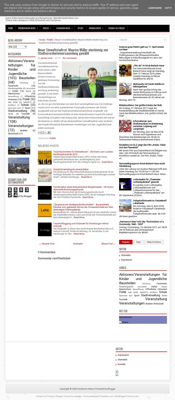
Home (10, 28)
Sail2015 (27, 102)
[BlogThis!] (42, 132)
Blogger (27, 196)
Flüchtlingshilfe (15, 88)
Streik (10, 114)
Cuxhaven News (64, 28)
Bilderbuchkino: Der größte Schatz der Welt (140, 105)
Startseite (78, 243)
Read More (107, 162)
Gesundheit (30, 88)
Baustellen (27, 78)
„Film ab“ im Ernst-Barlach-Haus (148, 65)
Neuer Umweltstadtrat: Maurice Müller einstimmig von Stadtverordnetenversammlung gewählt (73, 51)
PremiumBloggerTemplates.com (98, 396)
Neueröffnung (13, 96)
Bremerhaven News (28, 28)
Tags (138, 242)
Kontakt (121, 364)
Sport (81, 28)
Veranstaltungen (116, 28)
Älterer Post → (108, 243)
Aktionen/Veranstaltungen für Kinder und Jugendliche (21, 67)
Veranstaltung (19, 117)
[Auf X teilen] (46, 132)
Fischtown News (85, 389)
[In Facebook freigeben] (49, 132)
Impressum (126, 259)
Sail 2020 (13, 102)
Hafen (15, 91)
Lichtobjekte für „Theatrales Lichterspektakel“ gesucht (146, 180)
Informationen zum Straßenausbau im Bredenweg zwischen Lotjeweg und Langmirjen (148, 125)
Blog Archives (154, 242)
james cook (46, 58)
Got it (168, 8)
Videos (47, 28)
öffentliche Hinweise (156, 289)
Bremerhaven (125, 317)
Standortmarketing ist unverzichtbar (71, 169)
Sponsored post (14, 108)
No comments (70, 58)
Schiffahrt (12, 105)
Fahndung (24, 83)
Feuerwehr (13, 85)
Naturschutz (14, 93)
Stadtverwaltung (17, 110)
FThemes (50, 396)
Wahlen (24, 130)
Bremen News (96, 28)
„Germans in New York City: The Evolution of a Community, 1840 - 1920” (141, 222)
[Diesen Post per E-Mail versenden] (39, 132)
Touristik (25, 113)
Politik (26, 99)
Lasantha (78, 396)
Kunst (28, 91)
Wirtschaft (13, 133)
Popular (126, 242)
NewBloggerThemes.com (127, 396)
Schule (25, 104)
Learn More (155, 8)
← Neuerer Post (46, 243)
